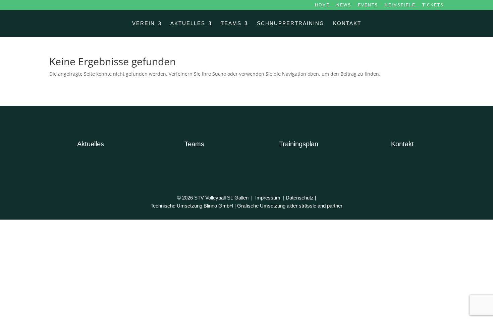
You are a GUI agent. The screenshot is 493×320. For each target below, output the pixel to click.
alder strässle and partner (314, 206)
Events (368, 5)
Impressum (267, 198)
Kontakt (347, 23)
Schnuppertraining (290, 23)
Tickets (433, 5)
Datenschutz (300, 198)
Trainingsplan (298, 144)
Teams (231, 23)
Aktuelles (187, 23)
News (343, 5)
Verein (143, 23)
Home (322, 5)
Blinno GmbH (218, 206)
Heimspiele (400, 5)
